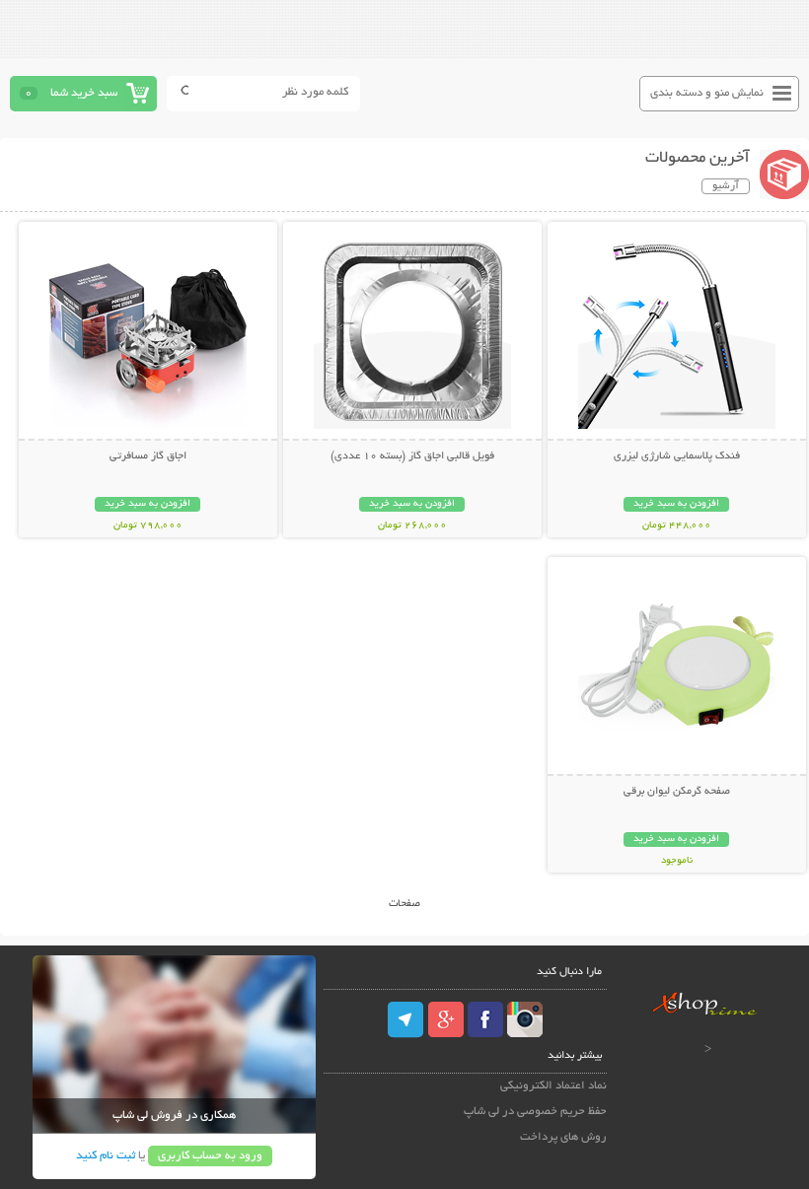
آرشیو (725, 186)
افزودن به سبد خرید (676, 504)
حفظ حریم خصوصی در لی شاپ (535, 1111)
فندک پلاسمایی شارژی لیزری (677, 456)
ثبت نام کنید (105, 1156)
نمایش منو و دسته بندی (707, 93)
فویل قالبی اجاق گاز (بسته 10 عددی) (412, 456)
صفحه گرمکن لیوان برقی (677, 792)
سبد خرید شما (83, 93)
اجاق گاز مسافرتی (148, 456)
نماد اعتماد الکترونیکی (553, 1086)
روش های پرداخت (563, 1137)
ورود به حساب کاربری (210, 1156)
